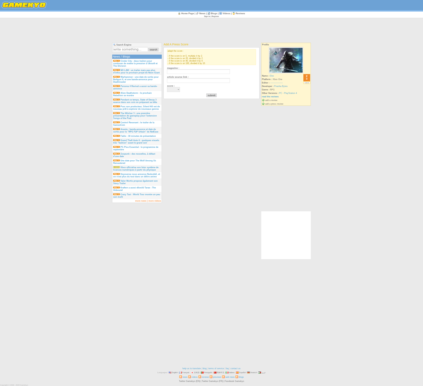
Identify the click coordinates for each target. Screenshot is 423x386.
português (208, 372)
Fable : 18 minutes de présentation (138, 136)
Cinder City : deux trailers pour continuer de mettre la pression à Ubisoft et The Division (135, 63)
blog (205, 368)
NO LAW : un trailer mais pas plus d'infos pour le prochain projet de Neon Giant (136, 71)
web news (230, 377)
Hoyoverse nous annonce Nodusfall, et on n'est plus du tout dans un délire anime (136, 175)
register (215, 16)
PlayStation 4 (290, 93)
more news (140, 201)
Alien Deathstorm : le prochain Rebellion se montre (132, 94)
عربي (264, 372)
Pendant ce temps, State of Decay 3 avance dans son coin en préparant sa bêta (135, 100)
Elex (272, 76)
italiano (231, 372)
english (175, 372)
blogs (214, 13)
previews (217, 377)
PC (280, 93)
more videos (154, 201)
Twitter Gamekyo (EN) (189, 381)
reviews (240, 13)
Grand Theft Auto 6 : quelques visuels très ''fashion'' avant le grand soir (136, 141)
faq (227, 368)
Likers (307, 83)
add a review (271, 100)
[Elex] (286, 73)
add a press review (274, 104)
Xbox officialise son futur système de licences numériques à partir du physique (135, 168)
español (242, 372)
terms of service (216, 368)
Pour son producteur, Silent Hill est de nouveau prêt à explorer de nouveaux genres (136, 107)
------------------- (276, 82)
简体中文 (220, 372)
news (202, 13)
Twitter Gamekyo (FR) (212, 381)
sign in (207, 16)
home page (187, 13)
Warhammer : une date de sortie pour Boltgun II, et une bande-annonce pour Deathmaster (136, 79)
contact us (236, 368)
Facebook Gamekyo (234, 381)
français (185, 372)
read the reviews (270, 96)
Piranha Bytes (281, 86)
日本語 (196, 372)
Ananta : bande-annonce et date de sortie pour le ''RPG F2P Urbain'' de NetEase (135, 130)
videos (226, 13)
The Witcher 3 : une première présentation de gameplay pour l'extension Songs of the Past (135, 115)
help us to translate (191, 368)
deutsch (253, 372)
